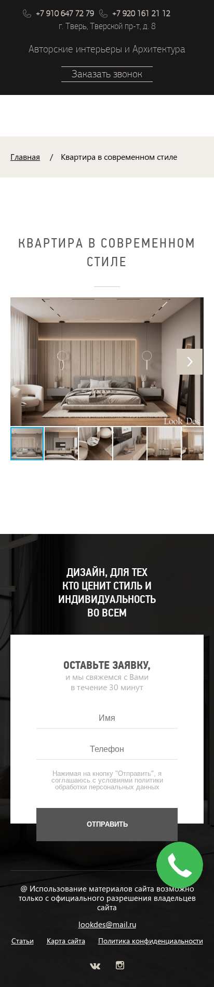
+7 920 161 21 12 (141, 13)
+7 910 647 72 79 (65, 13)
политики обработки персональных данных (109, 783)
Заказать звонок (107, 74)
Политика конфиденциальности (150, 940)
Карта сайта (66, 940)
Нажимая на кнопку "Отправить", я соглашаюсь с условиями (107, 780)
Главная (25, 156)
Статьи (22, 940)
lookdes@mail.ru (107, 924)
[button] (190, 362)
